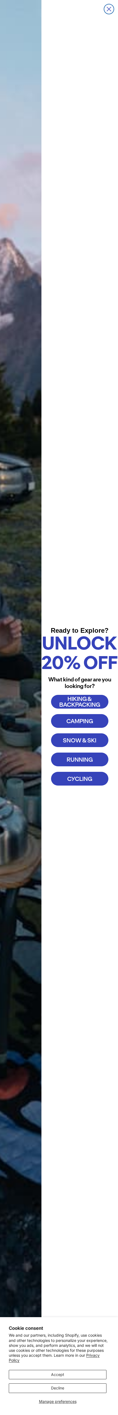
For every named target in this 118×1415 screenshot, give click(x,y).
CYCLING (79, 778)
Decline (57, 1388)
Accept (57, 1374)
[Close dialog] (109, 9)
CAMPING (79, 721)
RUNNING (80, 759)
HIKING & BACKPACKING (79, 701)
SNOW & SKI (79, 740)
